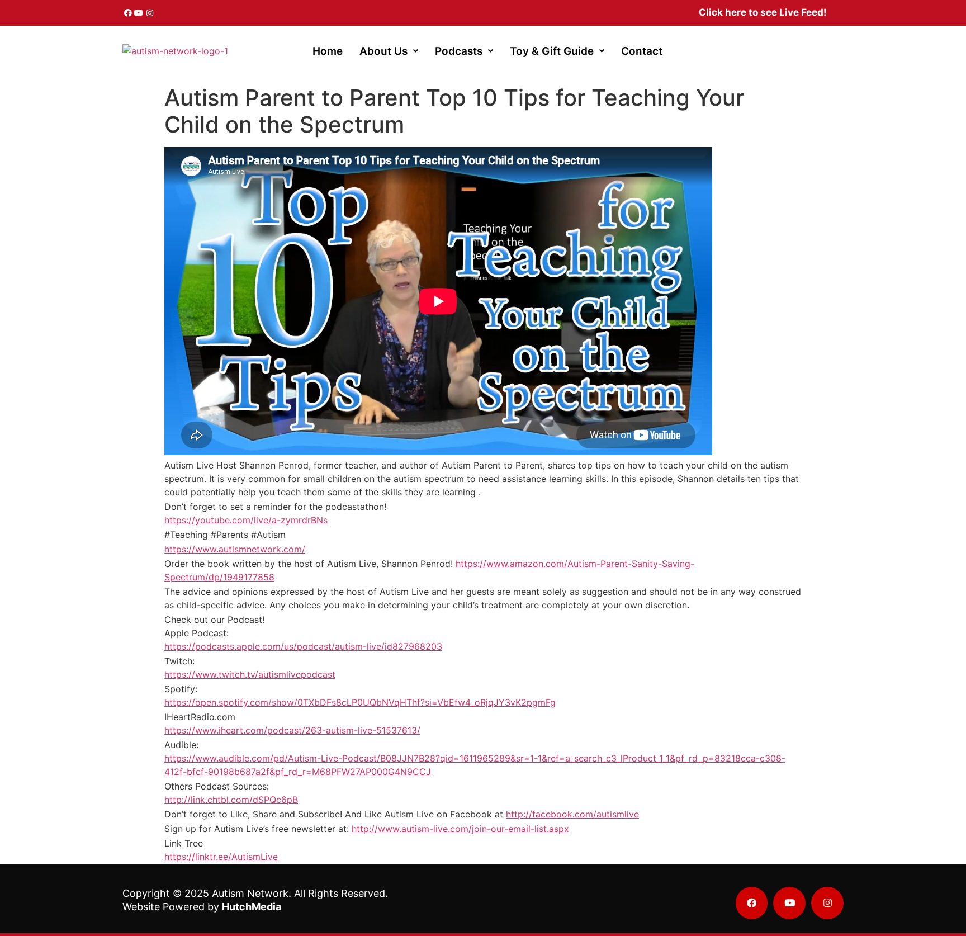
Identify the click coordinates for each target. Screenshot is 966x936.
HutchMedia (251, 907)
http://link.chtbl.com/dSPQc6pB (231, 799)
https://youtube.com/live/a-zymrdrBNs (246, 520)
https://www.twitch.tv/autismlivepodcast (249, 674)
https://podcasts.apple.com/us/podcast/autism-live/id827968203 (303, 646)
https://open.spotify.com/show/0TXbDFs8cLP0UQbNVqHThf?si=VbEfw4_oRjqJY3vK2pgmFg (360, 702)
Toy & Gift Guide (552, 51)
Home (327, 51)
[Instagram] (149, 12)
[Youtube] (139, 12)
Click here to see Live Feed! (763, 12)
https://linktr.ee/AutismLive (221, 856)
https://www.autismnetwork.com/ (234, 549)
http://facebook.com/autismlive (572, 814)
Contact (641, 51)
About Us (383, 51)
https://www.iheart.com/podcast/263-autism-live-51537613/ (292, 730)
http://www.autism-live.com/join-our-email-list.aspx (460, 828)
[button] (389, 51)
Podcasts (458, 51)
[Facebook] (128, 12)
